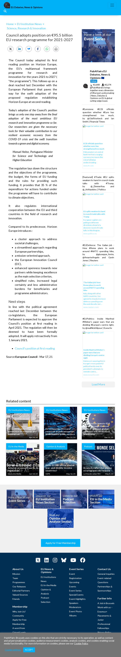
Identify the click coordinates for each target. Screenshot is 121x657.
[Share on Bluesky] (29, 49)
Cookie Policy (81, 643)
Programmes (18, 582)
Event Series (75, 590)
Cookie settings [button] (13, 649)
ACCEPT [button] (29, 649)
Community (18, 615)
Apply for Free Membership (61, 542)
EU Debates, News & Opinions (27, 7)
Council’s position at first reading (35, 348)
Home (10, 24)
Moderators (75, 607)
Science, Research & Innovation (26, 28)
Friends (16, 599)
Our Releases (19, 586)
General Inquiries (106, 574)
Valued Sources (20, 594)
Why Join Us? (19, 611)
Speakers (73, 603)
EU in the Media (48, 585)
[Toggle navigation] (112, 5)
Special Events (76, 594)
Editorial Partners (21, 590)
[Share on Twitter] (10, 49)
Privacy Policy (104, 632)
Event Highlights (77, 599)
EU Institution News (29, 24)
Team (15, 578)
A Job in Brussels (106, 603)
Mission (16, 574)
